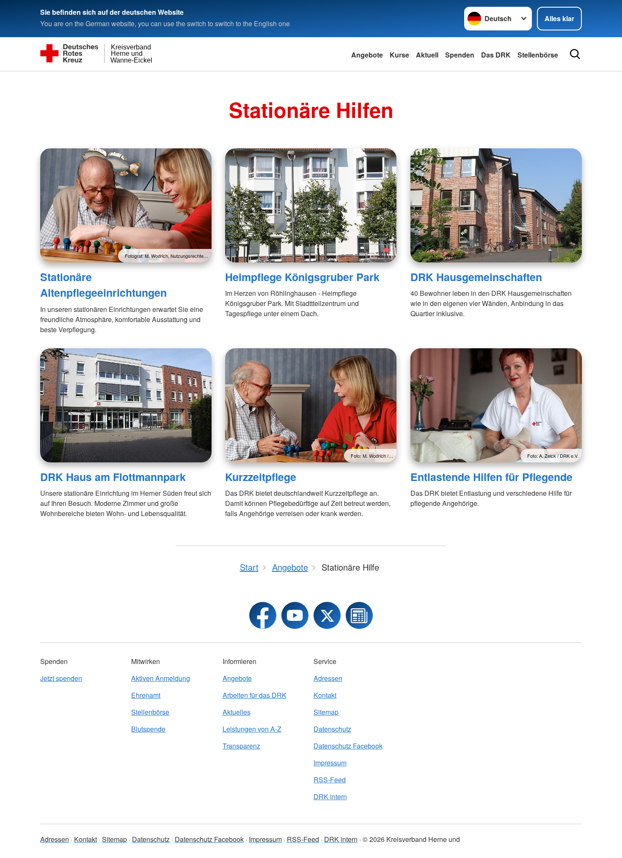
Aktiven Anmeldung (160, 678)
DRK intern (330, 796)
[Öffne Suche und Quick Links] (575, 54)
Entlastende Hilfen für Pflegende (491, 476)
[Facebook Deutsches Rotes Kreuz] (262, 615)
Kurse (399, 55)
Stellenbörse (150, 712)
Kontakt (325, 695)
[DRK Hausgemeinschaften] (496, 205)
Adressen (328, 678)
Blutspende (148, 729)
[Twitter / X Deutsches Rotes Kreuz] (327, 615)
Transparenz (241, 746)
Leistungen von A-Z (252, 729)
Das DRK (496, 55)
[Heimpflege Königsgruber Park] (310, 205)
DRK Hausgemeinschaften (476, 276)
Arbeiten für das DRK (254, 695)
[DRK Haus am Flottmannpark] (126, 405)
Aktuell (427, 55)
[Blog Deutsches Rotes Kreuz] (359, 615)
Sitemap (326, 712)
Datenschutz (332, 729)
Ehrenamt (145, 695)
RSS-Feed (330, 779)
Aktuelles (236, 712)
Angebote (367, 55)
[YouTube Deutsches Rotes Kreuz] (294, 615)
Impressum (330, 763)
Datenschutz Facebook (348, 746)
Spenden (459, 55)
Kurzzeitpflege (260, 476)
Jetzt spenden (61, 678)
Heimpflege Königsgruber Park (302, 276)
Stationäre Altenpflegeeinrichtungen (103, 284)
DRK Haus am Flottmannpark (113, 476)
